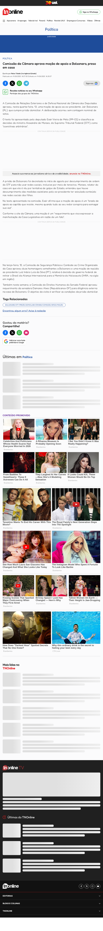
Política (50, 20)
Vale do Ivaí (33, 20)
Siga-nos (89, 83)
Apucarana (11, 20)
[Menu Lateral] (4, 21)
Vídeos (90, 20)
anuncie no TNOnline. (80, 173)
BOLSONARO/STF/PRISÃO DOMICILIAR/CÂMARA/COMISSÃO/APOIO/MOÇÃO (34, 305)
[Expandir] (99, 911)
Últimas (97, 20)
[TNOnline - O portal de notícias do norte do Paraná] (13, 12)
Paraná (42, 20)
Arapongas (21, 20)
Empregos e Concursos (76, 20)
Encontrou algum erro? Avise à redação (24, 310)
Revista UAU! (59, 20)
